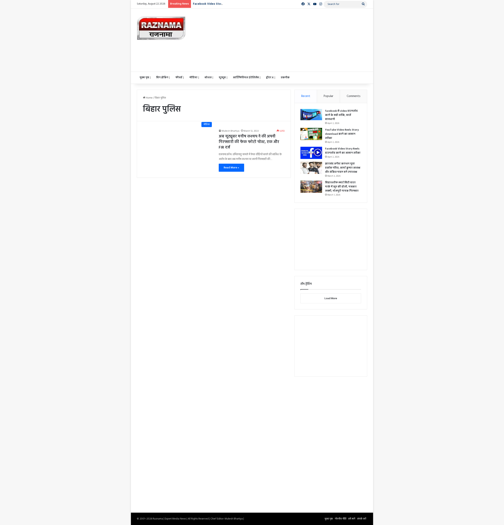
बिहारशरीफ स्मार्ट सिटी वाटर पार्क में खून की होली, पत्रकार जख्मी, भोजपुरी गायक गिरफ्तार (342, 186)
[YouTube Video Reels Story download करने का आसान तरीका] (311, 134)
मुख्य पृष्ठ (144, 77)
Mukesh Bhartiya (230, 131)
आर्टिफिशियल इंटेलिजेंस (246, 77)
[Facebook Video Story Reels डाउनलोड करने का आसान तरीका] (311, 153)
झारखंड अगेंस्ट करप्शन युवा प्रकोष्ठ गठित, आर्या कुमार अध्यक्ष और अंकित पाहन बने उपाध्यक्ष (342, 167)
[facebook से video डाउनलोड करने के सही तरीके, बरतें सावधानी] (311, 114)
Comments (353, 96)
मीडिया (193, 77)
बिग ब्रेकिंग (162, 77)
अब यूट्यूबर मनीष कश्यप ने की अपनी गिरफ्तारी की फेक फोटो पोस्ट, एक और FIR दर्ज (249, 142)
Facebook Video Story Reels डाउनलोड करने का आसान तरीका (232, 4)
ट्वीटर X (270, 77)
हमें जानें (351, 519)
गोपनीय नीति (340, 519)
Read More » (231, 167)
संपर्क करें (361, 519)
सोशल (208, 77)
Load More (330, 298)
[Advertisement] (291, 40)
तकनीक (285, 77)
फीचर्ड (178, 77)
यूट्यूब (222, 77)
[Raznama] (161, 28)
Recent (305, 96)
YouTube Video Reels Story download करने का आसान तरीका (342, 134)
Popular (328, 96)
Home (149, 98)
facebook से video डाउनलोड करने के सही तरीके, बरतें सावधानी (341, 115)
